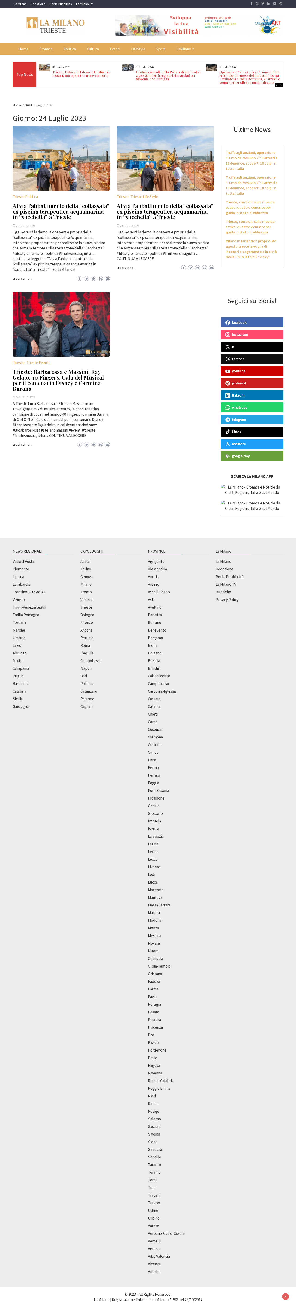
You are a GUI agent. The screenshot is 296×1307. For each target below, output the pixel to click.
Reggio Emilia (159, 1088)
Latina (153, 843)
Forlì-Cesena (158, 790)
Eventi (115, 49)
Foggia (153, 782)
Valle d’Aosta (23, 561)
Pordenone (157, 1050)
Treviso (154, 1202)
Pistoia (153, 1042)
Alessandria (157, 569)
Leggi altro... (22, 278)
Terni (152, 1180)
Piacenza (155, 1027)
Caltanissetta (159, 675)
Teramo (154, 1172)
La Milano (20, 4)
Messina (154, 935)
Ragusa (154, 1065)
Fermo (153, 767)
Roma (85, 645)
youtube (238, 371)
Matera (154, 912)
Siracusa (155, 1149)
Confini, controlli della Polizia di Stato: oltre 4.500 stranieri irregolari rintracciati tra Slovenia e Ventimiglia (168, 75)
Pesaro (153, 1011)
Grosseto (155, 813)
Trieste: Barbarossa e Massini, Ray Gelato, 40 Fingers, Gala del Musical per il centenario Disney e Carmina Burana (58, 380)
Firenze (86, 622)
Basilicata (21, 683)
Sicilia (18, 698)
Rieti (152, 1096)
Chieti (153, 714)
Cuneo (153, 752)
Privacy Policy (227, 599)
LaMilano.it (185, 49)
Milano (86, 584)
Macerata (155, 889)
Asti (151, 599)
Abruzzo (20, 653)
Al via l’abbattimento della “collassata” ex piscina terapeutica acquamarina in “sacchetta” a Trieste (61, 211)
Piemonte (21, 569)
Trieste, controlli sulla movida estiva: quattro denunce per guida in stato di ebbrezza (250, 207)
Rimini (153, 1103)
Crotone (154, 744)
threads (238, 359)
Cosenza (155, 729)
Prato (152, 1057)
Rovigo (153, 1111)
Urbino (154, 1218)
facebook (239, 322)
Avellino (154, 607)
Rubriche (223, 591)
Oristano (155, 973)
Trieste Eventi (37, 362)
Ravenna (155, 1073)
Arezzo (153, 584)
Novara (154, 943)
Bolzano (154, 653)
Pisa (151, 1034)
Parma (153, 989)
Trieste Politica (25, 196)
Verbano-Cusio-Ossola (166, 1233)
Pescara (154, 1019)
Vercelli (154, 1241)
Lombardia (22, 584)
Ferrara (154, 775)
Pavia (152, 996)
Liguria (18, 576)
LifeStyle (138, 49)
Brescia (154, 660)
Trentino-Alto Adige (29, 591)
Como (152, 721)
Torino (85, 569)
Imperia (154, 821)
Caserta (154, 698)
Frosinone (156, 798)
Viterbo (154, 1271)
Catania (154, 706)
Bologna (87, 614)
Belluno (154, 622)
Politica (69, 49)
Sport (160, 49)
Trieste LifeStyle (144, 196)
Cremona (155, 737)
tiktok (236, 431)
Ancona (86, 630)
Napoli (86, 668)
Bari (83, 675)
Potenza (87, 683)
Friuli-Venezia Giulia (29, 607)
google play (241, 456)
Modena (154, 920)
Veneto (19, 599)
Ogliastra (155, 958)
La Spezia (156, 836)
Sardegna (21, 706)
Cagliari (86, 706)
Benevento (157, 630)
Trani (152, 1187)
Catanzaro (88, 691)
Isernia (153, 828)
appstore (239, 444)
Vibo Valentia (159, 1256)
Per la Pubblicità (61, 4)
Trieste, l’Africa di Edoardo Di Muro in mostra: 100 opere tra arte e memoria (81, 74)
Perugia (86, 637)
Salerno (154, 1118)
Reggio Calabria (161, 1080)
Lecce (153, 851)
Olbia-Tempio (159, 966)
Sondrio (154, 1157)
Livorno (154, 866)
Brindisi (154, 668)
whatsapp (239, 407)
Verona (154, 1248)
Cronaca (45, 49)
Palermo (87, 698)
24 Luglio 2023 (25, 225)
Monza (153, 927)
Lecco (153, 859)
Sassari (154, 1126)
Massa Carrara (159, 905)
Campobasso (91, 660)
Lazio (17, 645)
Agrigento (156, 561)
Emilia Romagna (26, 614)
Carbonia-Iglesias (162, 691)
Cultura (93, 49)
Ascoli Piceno (159, 591)
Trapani (154, 1195)
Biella (152, 645)
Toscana (19, 622)
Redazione (38, 4)
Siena (152, 1141)
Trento (86, 591)
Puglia (18, 675)
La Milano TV (84, 4)
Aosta (85, 561)
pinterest (239, 383)
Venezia (86, 599)
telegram (239, 419)
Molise (18, 660)
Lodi (151, 874)
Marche (19, 630)
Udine (153, 1210)
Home (23, 49)
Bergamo (155, 637)
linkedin (238, 395)
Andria (153, 576)
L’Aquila (87, 653)
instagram (240, 334)
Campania (21, 668)
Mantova (155, 897)
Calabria (19, 691)
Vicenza (154, 1264)
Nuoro (153, 950)
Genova (86, 576)
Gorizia (153, 805)
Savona (154, 1134)
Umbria (19, 637)
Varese (153, 1225)
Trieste (123, 196)
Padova (154, 981)
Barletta (155, 614)
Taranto (154, 1164)
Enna (152, 759)
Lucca (153, 882)
